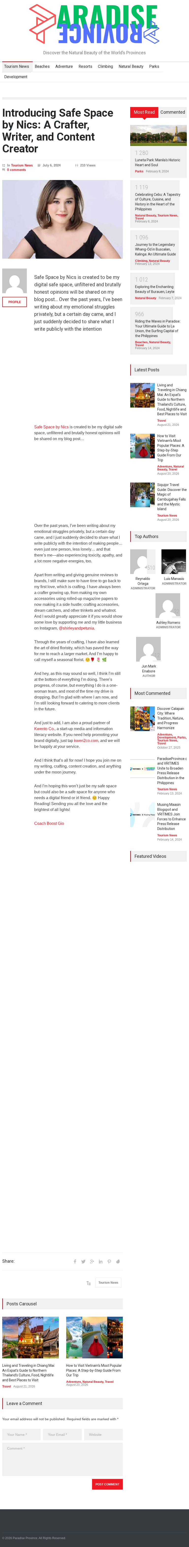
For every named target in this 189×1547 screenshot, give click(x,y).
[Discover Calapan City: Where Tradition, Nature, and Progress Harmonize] (142, 718)
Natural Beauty (131, 66)
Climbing (105, 66)
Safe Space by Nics (51, 427)
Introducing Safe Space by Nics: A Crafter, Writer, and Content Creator (57, 131)
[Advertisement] (78, 381)
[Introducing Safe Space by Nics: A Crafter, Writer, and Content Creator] (62, 219)
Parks (154, 66)
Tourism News (16, 66)
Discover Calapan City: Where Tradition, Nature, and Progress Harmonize (170, 718)
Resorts (85, 66)
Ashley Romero (168, 623)
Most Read (144, 112)
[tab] (144, 114)
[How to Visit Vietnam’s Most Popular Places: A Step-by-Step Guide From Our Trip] (94, 1337)
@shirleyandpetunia (76, 628)
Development (15, 76)
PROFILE (14, 302)
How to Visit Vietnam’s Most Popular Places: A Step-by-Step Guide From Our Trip (94, 1370)
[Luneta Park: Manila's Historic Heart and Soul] (158, 135)
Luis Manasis (174, 579)
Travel (6, 1386)
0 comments (16, 170)
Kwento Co (44, 729)
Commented (172, 112)
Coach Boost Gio (49, 823)
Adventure (64, 66)
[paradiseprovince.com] (94, 38)
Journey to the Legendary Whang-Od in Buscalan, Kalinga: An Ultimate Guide (155, 249)
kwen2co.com (86, 740)
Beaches (42, 66)
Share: (8, 1261)
